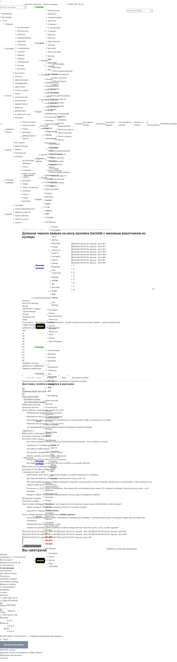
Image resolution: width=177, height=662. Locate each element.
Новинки (40, 7)
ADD (47, 214)
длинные (19, 107)
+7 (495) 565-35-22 (74, 4)
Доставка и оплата (80, 377)
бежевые (19, 118)
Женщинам (29, 175)
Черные (48, 404)
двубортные (20, 111)
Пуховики (40, 43)
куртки (18, 222)
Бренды (48, 193)
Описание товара (33, 377)
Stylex (48, 204)
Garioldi (48, 200)
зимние (20, 65)
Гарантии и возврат (8, 579)
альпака (18, 76)
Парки (48, 96)
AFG (47, 533)
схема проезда (55, 416)
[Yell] (6, 628)
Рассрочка (5, 576)
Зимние (48, 411)
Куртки (39, 199)
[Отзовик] (4, 623)
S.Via (47, 207)
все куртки (19, 142)
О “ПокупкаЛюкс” (8, 587)
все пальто (19, 73)
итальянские (20, 100)
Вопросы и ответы (8, 584)
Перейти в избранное (31, 368)
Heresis (48, 135)
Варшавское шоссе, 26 (37, 416)
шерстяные (20, 87)
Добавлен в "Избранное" (33, 366)
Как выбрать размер (9, 581)
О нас (4, 20)
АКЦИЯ (40, 560)
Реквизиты (165, 124)
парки (17, 93)
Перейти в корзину (30, 363)
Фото (64, 377)
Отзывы (173, 124)
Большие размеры (9, 181)
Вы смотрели (34, 550)
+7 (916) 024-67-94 (8, 615)
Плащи (48, 500)
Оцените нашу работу (14, 645)
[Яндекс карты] (4, 617)
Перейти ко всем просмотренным (122, 549)
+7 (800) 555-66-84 (9, 600)
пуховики (19, 205)
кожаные (19, 156)
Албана (48, 210)
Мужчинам (29, 458)
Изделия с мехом (40, 159)
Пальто (39, 112)
